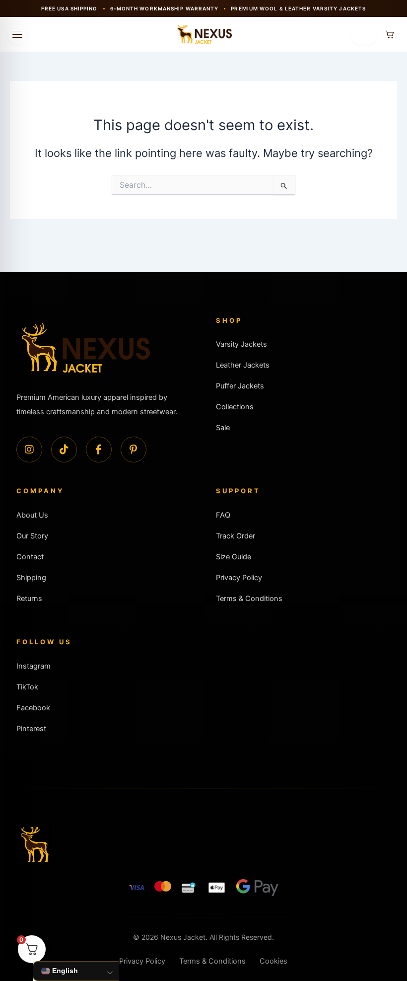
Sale (223, 427)
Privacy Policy (239, 577)
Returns (29, 598)
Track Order (235, 535)
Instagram (33, 666)
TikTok (27, 686)
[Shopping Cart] (389, 34)
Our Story (32, 535)
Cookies (273, 961)
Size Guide (233, 556)
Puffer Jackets (240, 385)
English (64, 971)
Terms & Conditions (249, 598)
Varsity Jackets (241, 344)
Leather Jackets (243, 365)
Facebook (33, 707)
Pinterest (31, 728)
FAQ (223, 515)
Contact (30, 556)
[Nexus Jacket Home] (203, 34)
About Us (32, 515)
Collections (235, 406)
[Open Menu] (17, 34)
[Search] (364, 34)
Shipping (31, 577)
